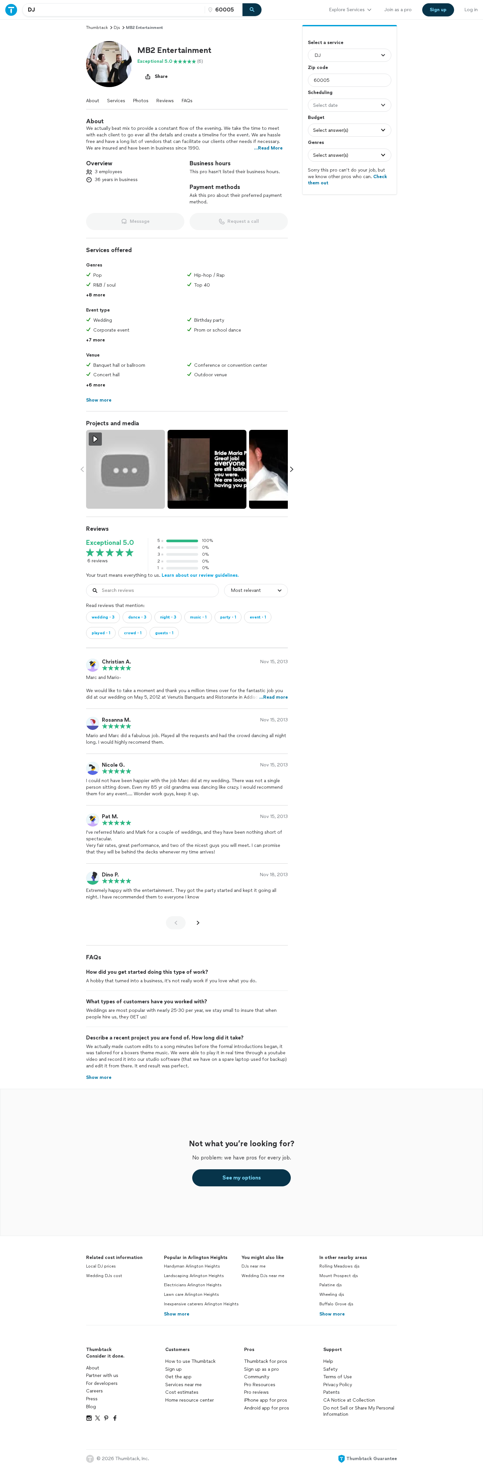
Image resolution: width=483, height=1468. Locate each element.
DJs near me (253, 1266)
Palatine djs (330, 1285)
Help (328, 1361)
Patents (331, 1392)
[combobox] (114, 10)
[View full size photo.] (207, 469)
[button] (109, 64)
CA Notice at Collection (349, 1400)
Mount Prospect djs (338, 1275)
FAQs (187, 101)
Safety (330, 1369)
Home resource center (189, 1400)
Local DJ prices (101, 1266)
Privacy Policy (337, 1384)
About (92, 101)
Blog (91, 1407)
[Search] (252, 9)
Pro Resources (259, 1384)
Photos (141, 101)
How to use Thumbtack (190, 1361)
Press (92, 1399)
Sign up (173, 1369)
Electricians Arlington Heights (192, 1285)
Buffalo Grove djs (336, 1304)
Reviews (165, 101)
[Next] (198, 922)
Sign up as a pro (261, 1369)
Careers (94, 1391)
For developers (102, 1383)
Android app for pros (266, 1408)
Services (116, 101)
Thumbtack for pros (265, 1361)
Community (256, 1377)
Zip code (318, 67)
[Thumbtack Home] (11, 9)
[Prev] (176, 922)
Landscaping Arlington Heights (194, 1275)
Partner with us (102, 1375)
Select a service (325, 42)
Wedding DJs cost (104, 1275)
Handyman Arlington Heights (192, 1266)
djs (117, 27)
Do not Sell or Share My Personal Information (358, 1411)
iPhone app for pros (265, 1400)
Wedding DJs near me (263, 1275)
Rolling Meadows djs (339, 1266)
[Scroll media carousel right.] (291, 469)
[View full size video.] (125, 469)
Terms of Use (337, 1377)
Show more (176, 1314)
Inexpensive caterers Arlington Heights (201, 1304)
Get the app (178, 1377)
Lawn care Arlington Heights (191, 1294)
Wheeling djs (331, 1294)
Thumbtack (97, 27)
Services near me (183, 1384)
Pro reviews (256, 1392)
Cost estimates (181, 1392)
